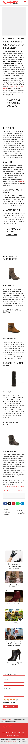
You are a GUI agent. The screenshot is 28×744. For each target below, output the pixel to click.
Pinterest (6, 743)
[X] (9, 503)
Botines (4, 734)
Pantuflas (10, 732)
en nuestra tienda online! (11, 741)
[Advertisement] (14, 21)
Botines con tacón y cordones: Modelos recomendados (8, 513)
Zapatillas (10, 734)
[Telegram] (22, 503)
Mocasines (16, 735)
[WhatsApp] (18, 503)
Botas (15, 732)
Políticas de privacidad (18, 743)
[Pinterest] (13, 503)
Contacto (11, 743)
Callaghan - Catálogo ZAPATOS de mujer (20, 513)
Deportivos (9, 735)
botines (21, 181)
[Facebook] (5, 503)
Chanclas (15, 734)
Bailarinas (4, 732)
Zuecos (21, 734)
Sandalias (21, 732)
